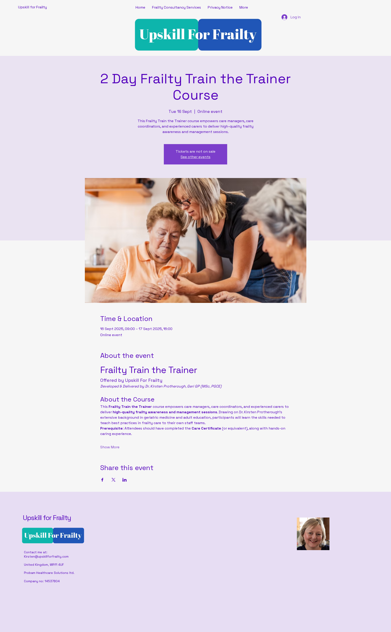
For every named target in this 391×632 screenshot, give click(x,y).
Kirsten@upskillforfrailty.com (46, 556)
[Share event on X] (113, 480)
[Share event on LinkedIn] (124, 480)
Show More (109, 447)
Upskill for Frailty (47, 517)
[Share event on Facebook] (102, 480)
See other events (195, 156)
